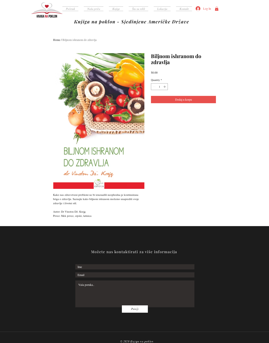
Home (56, 40)
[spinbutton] (159, 86)
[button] (216, 8)
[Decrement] (154, 86)
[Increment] (165, 86)
